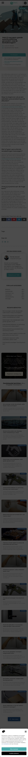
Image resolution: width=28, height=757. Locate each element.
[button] (25, 731)
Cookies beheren (14, 753)
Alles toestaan (14, 749)
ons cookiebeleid (5, 744)
